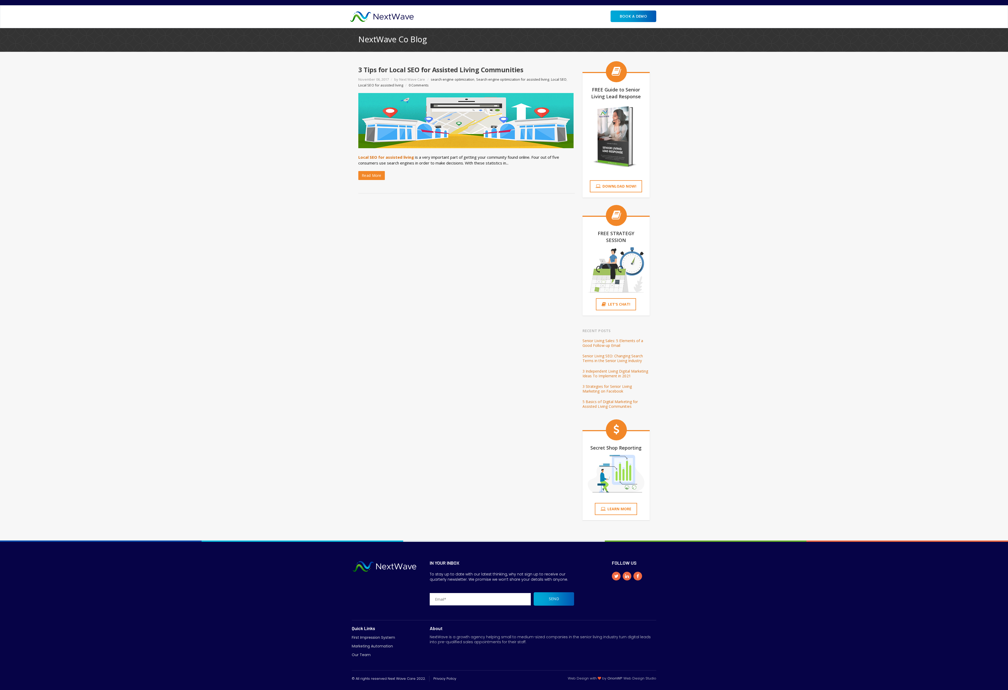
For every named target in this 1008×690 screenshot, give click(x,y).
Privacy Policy (444, 678)
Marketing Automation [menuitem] (372, 646)
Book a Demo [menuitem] (633, 16)
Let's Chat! (619, 304)
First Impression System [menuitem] (373, 637)
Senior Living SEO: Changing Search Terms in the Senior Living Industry (612, 358)
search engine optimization (453, 79)
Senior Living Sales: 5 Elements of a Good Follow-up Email (612, 343)
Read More (371, 175)
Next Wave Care (412, 79)
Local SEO (559, 79)
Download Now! (619, 186)
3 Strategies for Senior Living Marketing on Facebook (607, 389)
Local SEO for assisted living (380, 85)
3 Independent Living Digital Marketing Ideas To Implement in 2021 (615, 373)
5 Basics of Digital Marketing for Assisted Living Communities (610, 404)
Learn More (619, 508)
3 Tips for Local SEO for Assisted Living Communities (440, 69)
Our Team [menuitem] (361, 654)
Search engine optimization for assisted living (512, 79)
